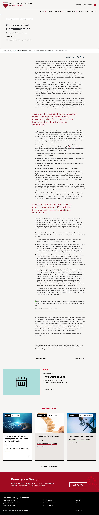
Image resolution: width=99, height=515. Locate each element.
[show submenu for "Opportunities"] (95, 11)
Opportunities (89, 11)
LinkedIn (47, 505)
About (42, 11)
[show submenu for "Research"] (61, 11)
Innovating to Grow (8, 32)
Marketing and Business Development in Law (43, 50)
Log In (84, 4)
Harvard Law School (17, 5)
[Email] (80, 56)
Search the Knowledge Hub (78, 484)
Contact (90, 4)
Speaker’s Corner (74, 147)
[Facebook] (75, 57)
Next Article (79, 358)
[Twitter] (78, 57)
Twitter (45, 505)
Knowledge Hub (70, 11)
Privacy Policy (78, 500)
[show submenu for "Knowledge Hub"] (76, 11)
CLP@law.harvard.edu (49, 502)
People (50, 11)
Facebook (43, 505)
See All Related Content (49, 466)
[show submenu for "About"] (45, 11)
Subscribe (78, 4)
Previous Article (42, 358)
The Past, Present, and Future (11, 35)
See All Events (49, 389)
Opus (80, 510)
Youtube (50, 505)
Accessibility (78, 502)
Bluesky (53, 505)
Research (58, 11)
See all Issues (9, 47)
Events (81, 11)
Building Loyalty (7, 43)
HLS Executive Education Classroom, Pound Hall (55, 382)
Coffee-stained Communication (12, 29)
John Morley (40, 440)
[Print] (83, 57)
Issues (30, 50)
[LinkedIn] (73, 57)
